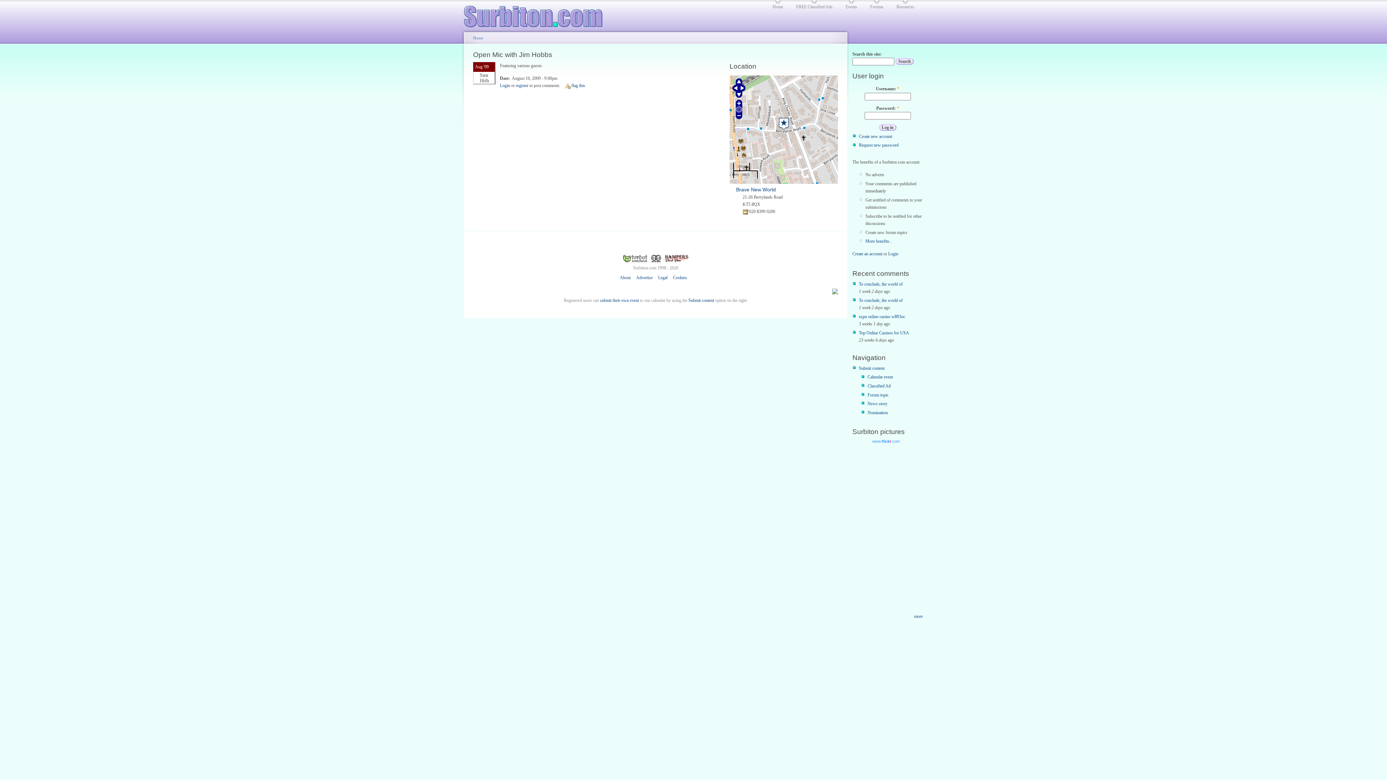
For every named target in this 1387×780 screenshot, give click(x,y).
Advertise (644, 277)
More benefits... (879, 241)
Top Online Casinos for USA (884, 332)
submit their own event (619, 300)
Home (478, 38)
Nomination (878, 412)
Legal (662, 277)
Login (505, 85)
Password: (887, 108)
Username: (887, 88)
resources (905, 6)
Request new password (879, 145)
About (625, 277)
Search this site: (867, 54)
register (522, 85)
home (778, 6)
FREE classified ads (814, 6)
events (851, 6)
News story (877, 403)
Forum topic (878, 395)
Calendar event (880, 377)
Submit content (701, 300)
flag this (578, 85)
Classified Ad (879, 386)
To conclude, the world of (881, 284)
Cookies (680, 277)
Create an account (867, 253)
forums (876, 6)
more (918, 616)
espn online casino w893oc (882, 316)
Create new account (875, 136)
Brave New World (756, 189)
